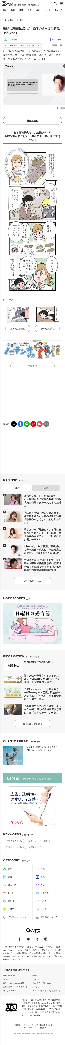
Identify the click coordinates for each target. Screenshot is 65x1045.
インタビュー (32, 841)
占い (38, 10)
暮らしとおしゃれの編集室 (13, 983)
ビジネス (45, 893)
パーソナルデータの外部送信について (37, 1025)
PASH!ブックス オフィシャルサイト (46, 991)
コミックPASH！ (9, 991)
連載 (21, 10)
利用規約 (16, 1025)
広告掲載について (49, 917)
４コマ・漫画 (56, 40)
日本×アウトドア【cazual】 (43, 983)
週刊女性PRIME (9, 975)
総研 (4, 10)
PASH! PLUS (37, 979)
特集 (13, 10)
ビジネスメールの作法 (14, 847)
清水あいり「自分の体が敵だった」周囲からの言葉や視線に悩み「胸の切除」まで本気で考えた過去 (42, 501)
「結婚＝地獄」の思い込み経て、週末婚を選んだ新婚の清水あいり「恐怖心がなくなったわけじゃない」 (42, 517)
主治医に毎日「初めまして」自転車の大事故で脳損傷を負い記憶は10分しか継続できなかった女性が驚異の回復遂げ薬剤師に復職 (43, 565)
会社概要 (42, 1028)
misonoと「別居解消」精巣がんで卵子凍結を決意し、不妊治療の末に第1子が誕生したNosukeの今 (43, 549)
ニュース (58, 10)
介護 (45, 841)
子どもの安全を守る (13, 841)
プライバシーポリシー (27, 1028)
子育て (11, 909)
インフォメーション (17, 917)
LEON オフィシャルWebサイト (15, 987)
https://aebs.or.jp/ (33, 1015)
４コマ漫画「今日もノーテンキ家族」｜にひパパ (22, 45)
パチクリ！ (36, 987)
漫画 (30, 10)
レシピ (47, 10)
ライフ (44, 909)
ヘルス (44, 901)
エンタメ (12, 901)
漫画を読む (32, 120)
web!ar (35, 975)
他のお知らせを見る (32, 723)
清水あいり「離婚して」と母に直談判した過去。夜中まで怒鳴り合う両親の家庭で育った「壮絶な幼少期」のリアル (42, 534)
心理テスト (33, 847)
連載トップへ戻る (15, 20)
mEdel (5, 979)
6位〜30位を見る (32, 581)
